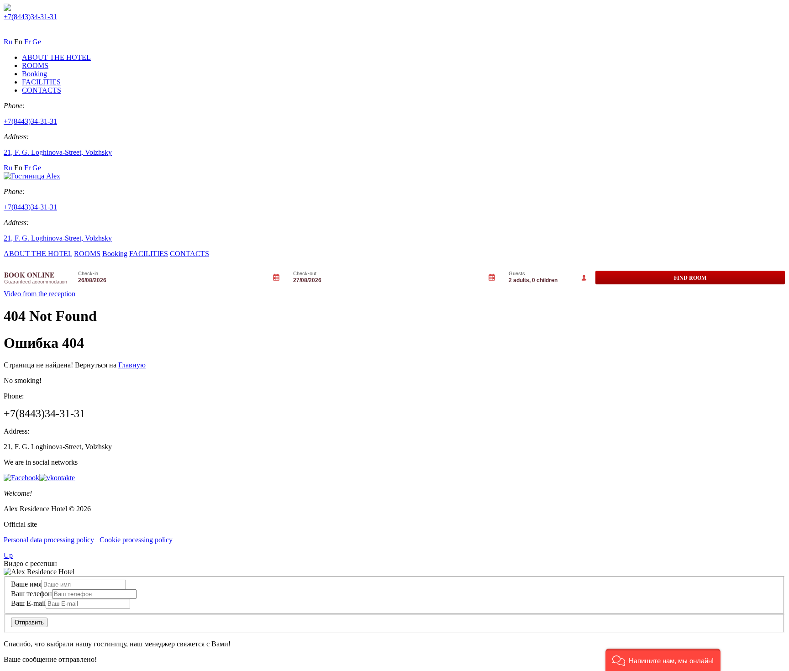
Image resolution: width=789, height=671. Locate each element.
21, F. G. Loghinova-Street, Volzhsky (58, 152)
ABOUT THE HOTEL (56, 57)
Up (8, 555)
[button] (663, 660)
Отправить (29, 622)
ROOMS (35, 65)
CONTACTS (41, 90)
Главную (132, 365)
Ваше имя (26, 584)
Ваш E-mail (28, 603)
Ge (36, 42)
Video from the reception (39, 294)
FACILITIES (41, 82)
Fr (27, 42)
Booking (34, 74)
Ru (8, 42)
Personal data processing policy (49, 540)
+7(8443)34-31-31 (30, 17)
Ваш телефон (31, 594)
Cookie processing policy (136, 540)
